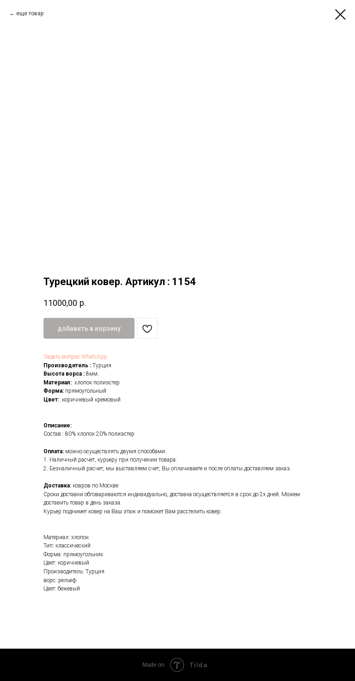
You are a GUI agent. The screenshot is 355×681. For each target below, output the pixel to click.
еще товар (29, 13)
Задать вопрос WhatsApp (75, 356)
